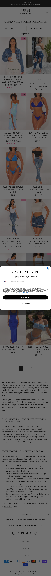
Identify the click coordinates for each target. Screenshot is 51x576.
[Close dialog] (49, 268)
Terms (28, 292)
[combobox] (6, 282)
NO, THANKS (25, 303)
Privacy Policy (22, 292)
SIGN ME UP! (25, 297)
